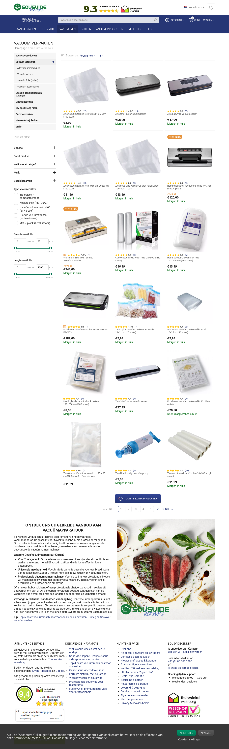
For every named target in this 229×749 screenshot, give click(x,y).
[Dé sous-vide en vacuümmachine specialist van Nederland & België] (30, 7)
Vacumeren (68, 29)
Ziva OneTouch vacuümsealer (130, 114)
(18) (136, 111)
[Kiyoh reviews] (39, 713)
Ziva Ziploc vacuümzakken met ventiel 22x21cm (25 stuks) (134, 331)
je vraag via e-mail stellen (183, 667)
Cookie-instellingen (189, 739)
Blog (150, 29)
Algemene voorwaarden (135, 695)
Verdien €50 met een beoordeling (140, 668)
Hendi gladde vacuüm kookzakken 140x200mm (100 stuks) (81, 403)
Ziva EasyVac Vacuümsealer (182, 114)
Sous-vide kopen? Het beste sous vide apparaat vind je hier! (88, 657)
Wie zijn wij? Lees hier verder (185, 651)
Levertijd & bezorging (133, 687)
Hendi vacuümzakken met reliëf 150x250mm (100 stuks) (183, 259)
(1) (186, 183)
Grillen (86, 29)
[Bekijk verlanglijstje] (211, 9)
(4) (89, 255)
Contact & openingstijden (135, 656)
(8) (134, 183)
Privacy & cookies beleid (135, 703)
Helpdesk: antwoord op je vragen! (140, 652)
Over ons (126, 649)
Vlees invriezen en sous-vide (85, 677)
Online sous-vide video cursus (86, 670)
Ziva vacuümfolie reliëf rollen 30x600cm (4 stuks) (189, 474)
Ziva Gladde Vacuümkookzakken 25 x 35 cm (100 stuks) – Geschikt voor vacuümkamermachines (84, 475)
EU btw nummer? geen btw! (137, 672)
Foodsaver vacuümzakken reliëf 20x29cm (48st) (188, 403)
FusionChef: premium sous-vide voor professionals (88, 690)
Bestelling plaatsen (132, 679)
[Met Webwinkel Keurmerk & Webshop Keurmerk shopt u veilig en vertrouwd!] (185, 704)
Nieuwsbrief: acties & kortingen (139, 660)
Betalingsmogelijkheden (135, 691)
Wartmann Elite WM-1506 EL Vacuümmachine (78, 259)
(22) (85, 111)
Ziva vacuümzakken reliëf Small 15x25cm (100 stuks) (84, 115)
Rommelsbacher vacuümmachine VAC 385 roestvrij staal (189, 187)
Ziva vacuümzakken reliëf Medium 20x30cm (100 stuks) (86, 187)
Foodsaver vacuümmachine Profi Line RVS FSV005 (85, 331)
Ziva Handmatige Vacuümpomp (131, 473)
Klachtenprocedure (132, 699)
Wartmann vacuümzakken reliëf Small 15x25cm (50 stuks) (186, 331)
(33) (85, 183)
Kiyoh (35, 670)
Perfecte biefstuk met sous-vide (87, 674)
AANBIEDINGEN (26, 29)
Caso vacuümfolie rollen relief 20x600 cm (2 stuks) (137, 259)
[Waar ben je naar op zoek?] (155, 20)
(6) (186, 255)
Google (60, 670)
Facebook (45, 670)
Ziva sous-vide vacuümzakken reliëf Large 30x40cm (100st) (136, 187)
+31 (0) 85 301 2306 (180, 661)
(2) (186, 111)
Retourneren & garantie (134, 683)
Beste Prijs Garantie (132, 676)
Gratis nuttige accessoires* (136, 664)
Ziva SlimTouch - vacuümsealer (131, 401)
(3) (136, 327)
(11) (187, 470)
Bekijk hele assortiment (30, 20)
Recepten (134, 29)
